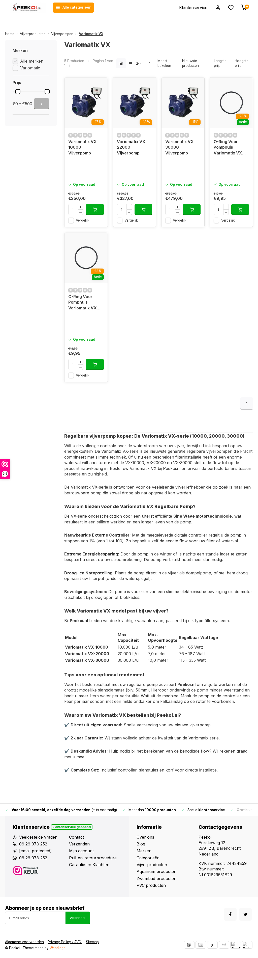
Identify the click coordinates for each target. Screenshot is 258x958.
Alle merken (31, 61)
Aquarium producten (156, 871)
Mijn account (81, 850)
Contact (76, 837)
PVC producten (151, 885)
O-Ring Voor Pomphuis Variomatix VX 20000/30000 (82, 303)
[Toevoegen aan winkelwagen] (95, 209)
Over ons (145, 837)
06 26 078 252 (33, 843)
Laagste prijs (220, 63)
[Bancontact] (201, 945)
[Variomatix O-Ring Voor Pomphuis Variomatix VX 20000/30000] (85, 257)
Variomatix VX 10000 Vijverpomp (82, 147)
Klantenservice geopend (72, 827)
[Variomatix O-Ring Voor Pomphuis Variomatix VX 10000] (231, 102)
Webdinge (58, 948)
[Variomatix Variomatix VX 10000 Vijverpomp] (85, 102)
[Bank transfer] (224, 945)
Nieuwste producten (190, 63)
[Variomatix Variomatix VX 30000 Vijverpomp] (183, 102)
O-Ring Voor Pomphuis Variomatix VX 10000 (228, 148)
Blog (141, 843)
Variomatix (30, 67)
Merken (144, 850)
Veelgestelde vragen (38, 837)
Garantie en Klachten (89, 864)
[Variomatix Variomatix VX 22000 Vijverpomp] (134, 102)
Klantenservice (193, 7)
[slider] (17, 91)
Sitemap (92, 942)
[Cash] (212, 945)
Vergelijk (82, 220)
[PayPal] (235, 945)
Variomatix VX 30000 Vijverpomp (179, 147)
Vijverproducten (33, 34)
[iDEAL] (189, 945)
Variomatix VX (91, 34)
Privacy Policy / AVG (65, 942)
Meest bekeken (164, 63)
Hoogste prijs (241, 63)
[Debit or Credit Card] (247, 945)
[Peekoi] (28, 7)
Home (9, 34)
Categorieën (148, 857)
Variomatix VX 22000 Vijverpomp (131, 147)
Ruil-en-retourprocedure (93, 857)
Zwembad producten (156, 878)
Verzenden (79, 843)
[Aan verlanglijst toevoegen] (100, 85)
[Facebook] (230, 914)
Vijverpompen (62, 34)
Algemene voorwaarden (24, 942)
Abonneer (78, 918)
